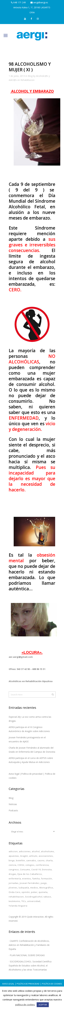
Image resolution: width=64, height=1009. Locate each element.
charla (49, 860)
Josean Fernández (29, 883)
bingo (12, 860)
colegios (29, 865)
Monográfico (46, 887)
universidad (33, 901)
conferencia (42, 865)
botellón (20, 860)
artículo (33, 856)
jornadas (13, 883)
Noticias (13, 804)
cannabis (31, 860)
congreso (14, 869)
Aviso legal (8, 983)
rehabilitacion (16, 896)
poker (34, 892)
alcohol (36, 851)
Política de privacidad (28, 983)
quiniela (43, 892)
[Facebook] (31, 19)
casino (41, 860)
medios (34, 887)
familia (36, 878)
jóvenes (13, 887)
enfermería (15, 878)
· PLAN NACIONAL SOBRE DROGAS (27, 955)
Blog (30, 75)
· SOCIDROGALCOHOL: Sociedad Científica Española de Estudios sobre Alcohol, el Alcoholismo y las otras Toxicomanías (30, 965)
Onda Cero (14, 892)
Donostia (47, 869)
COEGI (21, 865)
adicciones (25, 851)
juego (44, 883)
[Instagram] (37, 19)
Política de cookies (52, 983)
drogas (12, 874)
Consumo (25, 869)
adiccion (13, 851)
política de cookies (25, 1004)
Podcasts (13, 810)
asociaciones (46, 856)
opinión (26, 892)
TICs (23, 901)
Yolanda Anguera (18, 905)
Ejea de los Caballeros (30, 874)
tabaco (47, 896)
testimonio (14, 901)
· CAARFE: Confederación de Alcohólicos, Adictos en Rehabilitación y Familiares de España (29, 944)
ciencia (12, 865)
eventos (26, 878)
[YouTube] (25, 19)
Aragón (24, 856)
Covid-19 (36, 869)
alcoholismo (47, 851)
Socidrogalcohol (33, 896)
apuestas (14, 856)
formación (46, 878)
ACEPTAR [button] (43, 1004)
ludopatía (24, 887)
